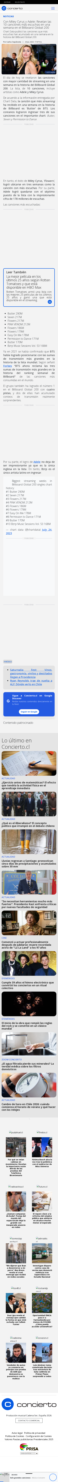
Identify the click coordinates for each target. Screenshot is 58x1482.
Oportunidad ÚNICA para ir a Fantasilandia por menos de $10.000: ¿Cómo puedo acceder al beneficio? (42, 1321)
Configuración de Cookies (39, 1436)
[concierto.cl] (12, 8)
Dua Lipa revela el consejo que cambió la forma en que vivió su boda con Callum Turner (16, 1320)
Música (8, 661)
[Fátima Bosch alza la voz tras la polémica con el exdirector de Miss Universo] (42, 1147)
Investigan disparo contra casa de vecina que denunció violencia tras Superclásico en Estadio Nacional (42, 1271)
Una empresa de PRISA (29, 1447)
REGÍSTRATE (20, 2)
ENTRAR (7, 2)
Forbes (7, 366)
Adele (36, 462)
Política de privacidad (34, 1432)
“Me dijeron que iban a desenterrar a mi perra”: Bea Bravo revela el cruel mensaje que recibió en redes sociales (16, 1271)
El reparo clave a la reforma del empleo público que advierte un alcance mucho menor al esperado (42, 1218)
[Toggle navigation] (53, 8)
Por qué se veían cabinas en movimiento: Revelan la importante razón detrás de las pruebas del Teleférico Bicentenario (16, 1167)
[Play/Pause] (53, 1477)
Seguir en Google (29, 711)
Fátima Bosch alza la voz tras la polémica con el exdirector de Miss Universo (42, 1163)
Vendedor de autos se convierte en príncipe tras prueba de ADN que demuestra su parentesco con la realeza (16, 1372)
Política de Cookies (14, 1436)
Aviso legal (17, 1432)
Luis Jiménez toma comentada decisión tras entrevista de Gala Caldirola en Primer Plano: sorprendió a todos (42, 1371)
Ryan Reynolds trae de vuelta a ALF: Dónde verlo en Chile (31, 682)
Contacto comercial (29, 1420)
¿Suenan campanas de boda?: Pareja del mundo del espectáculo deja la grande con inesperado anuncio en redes (16, 1221)
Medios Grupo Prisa (29, 1453)
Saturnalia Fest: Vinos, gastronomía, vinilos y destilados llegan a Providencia (31, 673)
